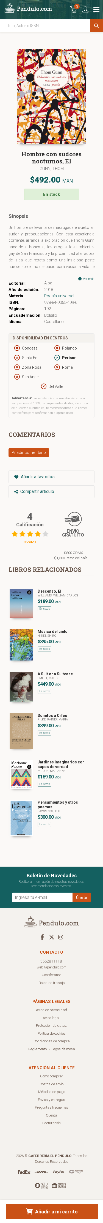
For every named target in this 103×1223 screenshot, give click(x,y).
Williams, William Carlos (58, 595)
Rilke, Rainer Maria (53, 719)
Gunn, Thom (52, 168)
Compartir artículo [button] (36, 491)
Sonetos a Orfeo (52, 715)
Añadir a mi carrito (56, 1212)
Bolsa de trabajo (52, 983)
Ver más (88, 279)
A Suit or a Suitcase (55, 674)
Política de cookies (52, 1033)
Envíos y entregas (51, 1100)
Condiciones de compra (52, 1041)
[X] (52, 937)
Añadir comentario (29, 452)
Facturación (51, 1123)
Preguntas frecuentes (51, 1107)
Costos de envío (51, 1084)
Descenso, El (49, 591)
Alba (48, 283)
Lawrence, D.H (49, 811)
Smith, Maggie (49, 678)
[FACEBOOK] (42, 937)
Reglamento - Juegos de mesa (51, 1049)
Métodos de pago (51, 1092)
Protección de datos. (51, 1025)
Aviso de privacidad (51, 1010)
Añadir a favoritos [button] (37, 476)
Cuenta (51, 1115)
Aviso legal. (51, 1018)
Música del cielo (53, 631)
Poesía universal (59, 295)
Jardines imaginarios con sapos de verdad (61, 764)
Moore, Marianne (51, 771)
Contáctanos (52, 975)
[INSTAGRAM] (61, 937)
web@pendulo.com (51, 967)
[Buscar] (96, 25)
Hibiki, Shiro (47, 636)
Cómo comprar (51, 1076)
